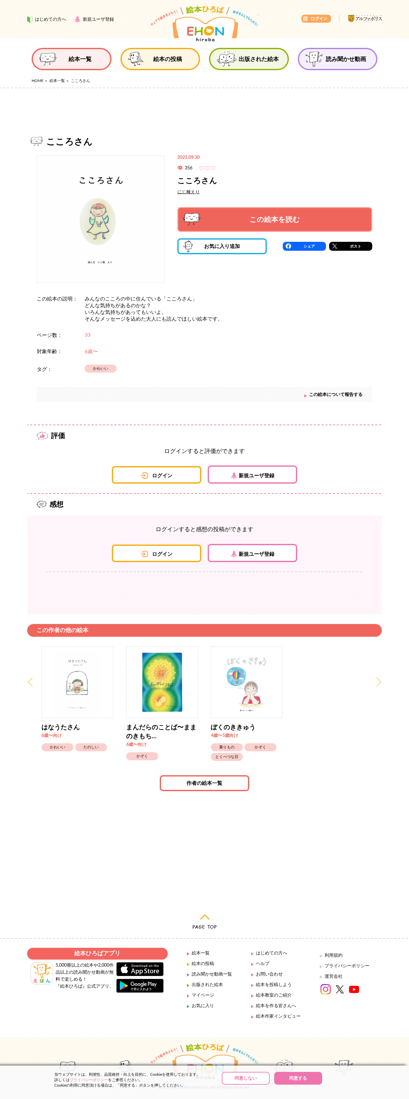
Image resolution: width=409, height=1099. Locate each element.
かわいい (100, 368)
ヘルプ (262, 964)
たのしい (91, 747)
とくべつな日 (226, 757)
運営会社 (334, 976)
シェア (309, 246)
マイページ (203, 995)
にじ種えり (188, 192)
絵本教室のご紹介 (274, 995)
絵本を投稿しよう (274, 985)
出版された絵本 (207, 985)
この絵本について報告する (336, 394)
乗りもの (227, 747)
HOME (37, 81)
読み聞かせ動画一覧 (212, 974)
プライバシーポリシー (347, 966)
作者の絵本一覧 (204, 783)
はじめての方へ (271, 953)
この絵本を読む (275, 219)
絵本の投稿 (203, 964)
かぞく (142, 756)
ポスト (355, 246)
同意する (298, 1078)
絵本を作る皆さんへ (276, 1006)
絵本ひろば (204, 23)
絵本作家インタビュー (278, 1016)
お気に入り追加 (222, 246)
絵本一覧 (57, 81)
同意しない (246, 1078)
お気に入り (203, 1006)
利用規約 (334, 955)
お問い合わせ (269, 974)
